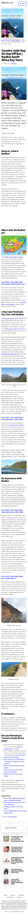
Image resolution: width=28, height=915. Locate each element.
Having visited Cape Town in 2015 (12, 318)
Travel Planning (15, 40)
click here (19, 780)
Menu (23, 3)
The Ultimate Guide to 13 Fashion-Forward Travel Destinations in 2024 (17, 839)
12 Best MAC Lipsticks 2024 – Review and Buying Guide (17, 881)
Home (3, 40)
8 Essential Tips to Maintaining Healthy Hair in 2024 (17, 870)
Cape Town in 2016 (17, 425)
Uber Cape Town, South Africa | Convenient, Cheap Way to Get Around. (14, 761)
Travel (8, 40)
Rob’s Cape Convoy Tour (13, 329)
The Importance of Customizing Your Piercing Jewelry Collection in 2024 (17, 849)
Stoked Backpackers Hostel (10, 354)
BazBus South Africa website (13, 257)
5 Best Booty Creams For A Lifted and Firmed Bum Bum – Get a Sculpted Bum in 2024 (17, 860)
